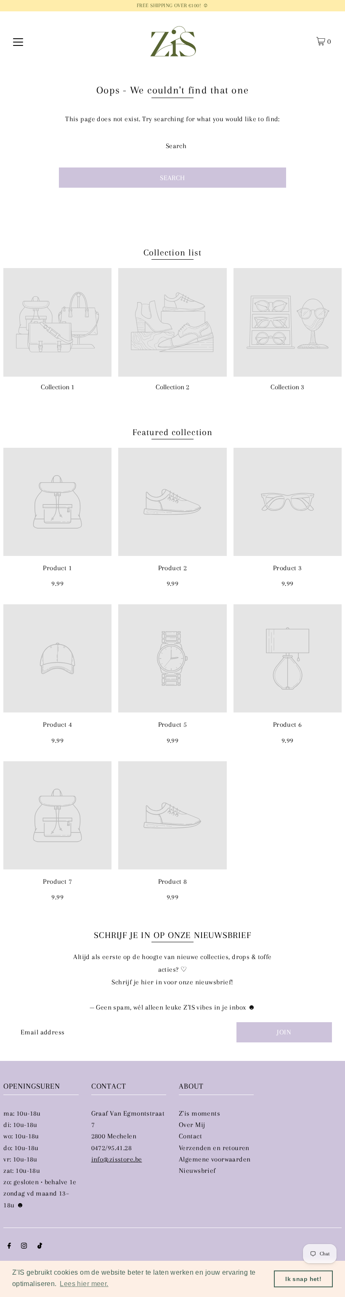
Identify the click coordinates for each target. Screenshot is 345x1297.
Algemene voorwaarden (215, 1159)
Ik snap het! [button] (303, 1279)
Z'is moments (199, 1113)
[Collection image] (57, 322)
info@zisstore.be (116, 1159)
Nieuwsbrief (197, 1171)
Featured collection (172, 432)
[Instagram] (24, 1246)
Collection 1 (57, 387)
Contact (190, 1136)
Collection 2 (172, 387)
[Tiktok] (39, 1246)
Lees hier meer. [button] (84, 1283)
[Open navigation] (18, 41)
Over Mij (192, 1125)
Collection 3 (287, 387)
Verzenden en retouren (214, 1148)
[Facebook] (9, 1246)
